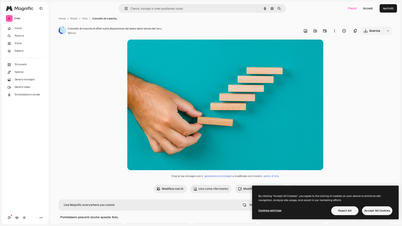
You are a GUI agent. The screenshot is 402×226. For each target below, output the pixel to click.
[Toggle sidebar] (41, 8)
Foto (85, 18)
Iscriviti (388, 8)
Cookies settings (269, 210)
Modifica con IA (172, 189)
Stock (73, 18)
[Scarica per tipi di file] (388, 31)
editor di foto (271, 176)
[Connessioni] (9, 217)
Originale (155, 48)
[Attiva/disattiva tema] (24, 217)
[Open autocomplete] (124, 8)
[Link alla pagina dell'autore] (62, 31)
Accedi (368, 8)
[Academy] (16, 217)
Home (62, 18)
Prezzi (352, 8)
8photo (72, 33)
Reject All (345, 210)
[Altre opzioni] (334, 31)
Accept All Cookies (377, 210)
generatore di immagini (218, 176)
